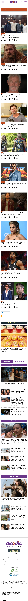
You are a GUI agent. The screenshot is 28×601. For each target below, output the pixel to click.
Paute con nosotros (14, 555)
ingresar (24, 1)
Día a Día (4, 561)
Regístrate (14, 553)
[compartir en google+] (15, 40)
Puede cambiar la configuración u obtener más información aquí (11, 593)
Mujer (3, 563)
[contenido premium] (14, 551)
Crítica (3, 559)
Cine (17, 559)
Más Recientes (19, 361)
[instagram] (20, 546)
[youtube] (18, 546)
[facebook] (14, 546)
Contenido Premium (15, 323)
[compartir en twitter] (12, 40)
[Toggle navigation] (2, 1)
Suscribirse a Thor (1, 316)
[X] (16, 546)
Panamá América (6, 558)
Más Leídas (7, 361)
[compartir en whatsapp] (17, 40)
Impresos (18, 558)
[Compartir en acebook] (10, 40)
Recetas (4, 565)
